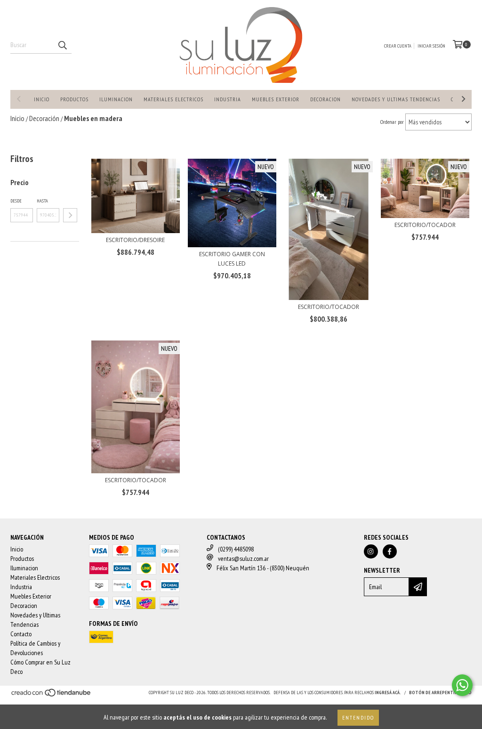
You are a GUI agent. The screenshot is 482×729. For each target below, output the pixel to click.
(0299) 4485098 (236, 549)
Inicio (41, 99)
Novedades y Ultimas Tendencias (396, 99)
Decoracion (325, 99)
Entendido (358, 717)
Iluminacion (116, 99)
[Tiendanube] (51, 696)
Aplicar (70, 215)
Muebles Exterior (275, 99)
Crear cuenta (397, 46)
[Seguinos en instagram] (371, 551)
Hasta (42, 201)
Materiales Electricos (173, 99)
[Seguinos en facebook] (390, 551)
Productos (74, 99)
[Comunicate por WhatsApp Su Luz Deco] (462, 685)
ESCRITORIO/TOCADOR (328, 307)
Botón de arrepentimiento (440, 692)
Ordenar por (392, 121)
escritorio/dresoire (135, 240)
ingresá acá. (388, 692)
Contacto (21, 634)
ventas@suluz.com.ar (243, 558)
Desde (16, 201)
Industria (227, 99)
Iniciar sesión (431, 46)
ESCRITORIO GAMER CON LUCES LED (232, 258)
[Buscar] (62, 45)
